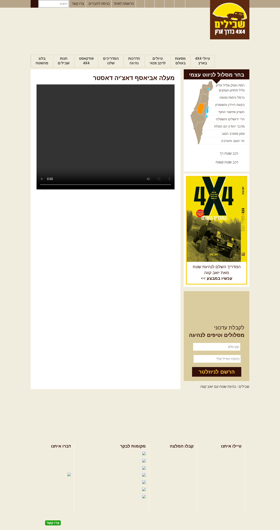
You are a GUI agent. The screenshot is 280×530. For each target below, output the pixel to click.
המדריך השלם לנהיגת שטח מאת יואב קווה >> (217, 272)
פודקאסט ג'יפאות (102, 483)
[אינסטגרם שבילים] (150, 4)
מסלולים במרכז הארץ (178, 461)
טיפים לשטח (184, 475)
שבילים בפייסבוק (103, 454)
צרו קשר (78, 3)
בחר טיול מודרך (230, 461)
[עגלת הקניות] (169, 4)
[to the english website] (179, 3)
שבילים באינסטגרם (97, 490)
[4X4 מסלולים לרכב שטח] (216, 219)
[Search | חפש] (34, 4)
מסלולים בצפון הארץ (178, 454)
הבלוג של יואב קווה (99, 475)
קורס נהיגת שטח (229, 475)
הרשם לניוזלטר (217, 372)
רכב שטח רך (229, 153)
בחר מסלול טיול (230, 454)
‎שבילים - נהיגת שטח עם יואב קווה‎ (224, 386)
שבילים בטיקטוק (128, 501)
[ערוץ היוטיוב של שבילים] (160, 4)
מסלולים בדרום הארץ (178, 468)
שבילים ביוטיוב (108, 468)
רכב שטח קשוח (227, 162)
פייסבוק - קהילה (106, 461)
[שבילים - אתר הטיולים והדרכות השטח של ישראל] (229, 19)
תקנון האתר (62, 468)
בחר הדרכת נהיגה (228, 468)
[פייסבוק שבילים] (140, 4)
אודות (67, 454)
